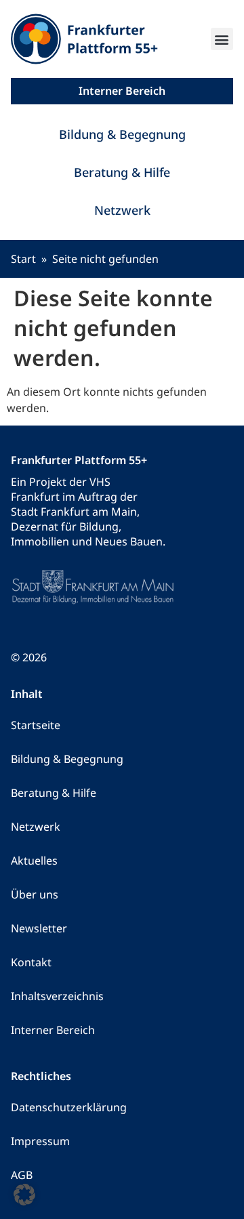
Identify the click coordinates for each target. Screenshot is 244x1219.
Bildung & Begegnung (122, 134)
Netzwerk (122, 210)
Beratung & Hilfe (122, 172)
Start (23, 258)
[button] (222, 39)
